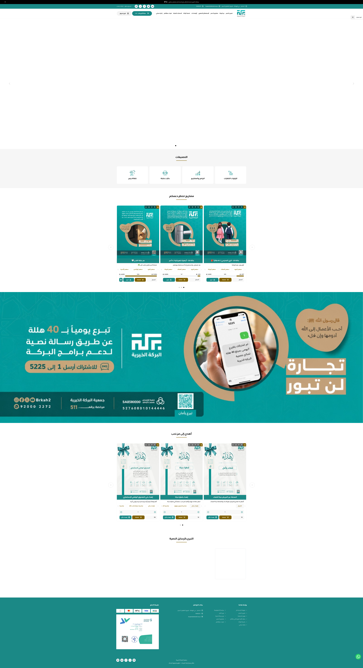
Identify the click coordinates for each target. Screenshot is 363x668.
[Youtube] (152, 6)
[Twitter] (140, 6)
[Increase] (242, 512)
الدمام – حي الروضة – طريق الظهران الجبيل (189, 610)
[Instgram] (136, 6)
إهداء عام (195, 506)
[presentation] (245, 269)
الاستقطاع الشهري (204, 13)
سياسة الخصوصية (219, 610)
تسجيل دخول (128, 6)
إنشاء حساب (120, 6)
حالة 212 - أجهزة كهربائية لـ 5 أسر (181, 260)
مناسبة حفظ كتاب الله (136, 506)
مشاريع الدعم (214, 13)
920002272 (198, 614)
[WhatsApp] (148, 6)
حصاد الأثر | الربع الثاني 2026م (237, 619)
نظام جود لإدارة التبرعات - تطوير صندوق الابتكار (181, 663)
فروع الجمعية (241, 616)
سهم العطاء (225, 269)
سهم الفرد (151, 269)
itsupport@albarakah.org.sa (211, 6)
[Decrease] (208, 512)
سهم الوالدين (138, 269)
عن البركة (222, 13)
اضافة (224, 280)
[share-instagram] (235, 207)
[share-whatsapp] (233, 207)
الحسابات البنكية (177, 13)
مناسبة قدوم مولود (180, 506)
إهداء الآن (211, 517)
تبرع (211, 280)
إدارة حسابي (159, 13)
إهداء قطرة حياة (181, 497)
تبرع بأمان (221, 613)
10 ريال (240, 506)
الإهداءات (194, 13)
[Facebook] (144, 6)
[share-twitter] (241, 207)
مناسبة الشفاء (164, 506)
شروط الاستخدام (240, 610)
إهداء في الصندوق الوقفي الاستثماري (138, 497)
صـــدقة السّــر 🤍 (138, 260)
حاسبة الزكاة (186, 13)
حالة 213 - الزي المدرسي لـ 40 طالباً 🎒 (225, 260)
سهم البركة (212, 269)
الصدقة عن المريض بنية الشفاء (225, 497)
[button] (184, 287)
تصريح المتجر (229, 13)
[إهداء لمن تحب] (121, 280)
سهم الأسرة (124, 269)
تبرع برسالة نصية (219, 616)
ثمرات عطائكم (168, 13)
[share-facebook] (238, 207)
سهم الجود (238, 269)
